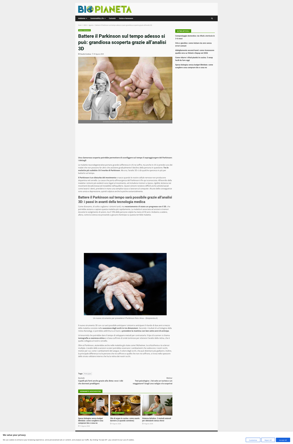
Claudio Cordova (85, 54)
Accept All (283, 440)
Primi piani (87, 374)
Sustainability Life (97, 18)
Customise (253, 440)
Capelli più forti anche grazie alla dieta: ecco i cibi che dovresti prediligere (100, 381)
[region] (146, 437)
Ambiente (81, 18)
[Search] (212, 18)
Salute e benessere (126, 18)
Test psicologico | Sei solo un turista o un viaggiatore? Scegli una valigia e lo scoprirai (152, 381)
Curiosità (112, 18)
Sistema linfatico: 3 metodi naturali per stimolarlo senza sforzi (157, 405)
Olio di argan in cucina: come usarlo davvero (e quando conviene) (125, 405)
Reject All (268, 440)
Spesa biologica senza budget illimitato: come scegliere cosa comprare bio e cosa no (93, 405)
